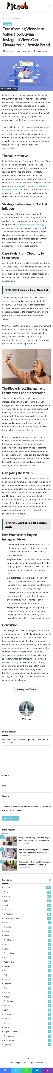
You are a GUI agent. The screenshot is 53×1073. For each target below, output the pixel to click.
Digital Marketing (11, 1032)
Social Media (9, 1001)
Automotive (9, 962)
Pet (5, 975)
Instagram (16, 18)
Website (5, 796)
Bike (5, 1023)
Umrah (7, 1019)
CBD (6, 1010)
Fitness (7, 1005)
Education (8, 927)
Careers (7, 984)
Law (5, 944)
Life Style (8, 909)
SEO (5, 971)
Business (8, 896)
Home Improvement (12, 918)
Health (7, 905)
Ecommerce (9, 1036)
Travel (6, 931)
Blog (6, 892)
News (6, 936)
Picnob (7, 888)
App (5, 988)
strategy (14, 662)
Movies (7, 992)
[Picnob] (17, 6)
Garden (7, 1027)
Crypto (7, 979)
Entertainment (10, 953)
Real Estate (9, 940)
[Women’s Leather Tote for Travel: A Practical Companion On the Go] (9, 865)
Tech (6, 901)
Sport (6, 949)
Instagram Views (27, 689)
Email (5, 786)
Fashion (7, 923)
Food (6, 957)
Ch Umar (26, 719)
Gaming (7, 966)
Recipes (7, 1045)
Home (7, 18)
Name (5, 775)
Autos (6, 997)
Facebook (8, 1014)
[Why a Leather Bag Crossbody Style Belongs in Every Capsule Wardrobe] (9, 841)
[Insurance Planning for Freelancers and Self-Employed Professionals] (9, 853)
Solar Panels (9, 1040)
